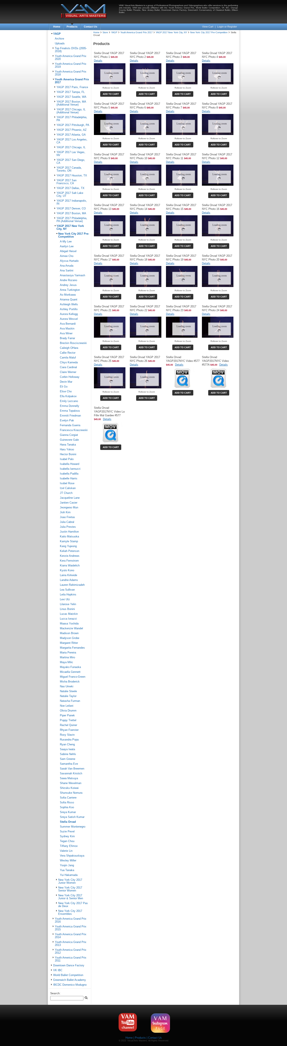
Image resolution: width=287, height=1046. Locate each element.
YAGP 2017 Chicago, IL (71, 147)
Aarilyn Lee (67, 246)
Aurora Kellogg (69, 314)
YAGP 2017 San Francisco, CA (66, 182)
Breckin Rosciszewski (73, 343)
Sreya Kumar (68, 812)
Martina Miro (67, 657)
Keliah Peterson (69, 551)
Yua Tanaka (67, 870)
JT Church (66, 493)
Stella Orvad (68, 821)
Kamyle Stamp (69, 541)
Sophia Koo (67, 807)
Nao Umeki (66, 686)
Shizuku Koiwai (69, 788)
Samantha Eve (69, 763)
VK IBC (57, 970)
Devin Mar (66, 381)
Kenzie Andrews (69, 555)
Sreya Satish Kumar (72, 817)
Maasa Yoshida (69, 623)
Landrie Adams (69, 580)
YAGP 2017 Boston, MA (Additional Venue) (71, 103)
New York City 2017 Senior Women (70, 889)
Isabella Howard (69, 464)
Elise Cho (66, 391)
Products (72, 26)
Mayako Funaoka (70, 667)
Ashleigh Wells (69, 304)
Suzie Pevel (67, 831)
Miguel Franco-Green (72, 676)
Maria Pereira (68, 652)
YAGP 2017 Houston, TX (72, 175)
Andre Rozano (68, 280)
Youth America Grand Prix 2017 (136, 32)
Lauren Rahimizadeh (72, 584)
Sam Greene (67, 759)
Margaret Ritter (69, 642)
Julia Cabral (67, 522)
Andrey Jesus (68, 285)
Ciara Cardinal (68, 367)
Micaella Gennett (70, 671)
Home (56, 26)
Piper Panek (67, 715)
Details (98, 60)
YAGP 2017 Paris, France (72, 87)
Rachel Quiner (68, 725)
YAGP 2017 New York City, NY (171, 32)
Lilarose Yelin (68, 604)
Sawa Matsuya (69, 778)
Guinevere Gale (69, 439)
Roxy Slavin (67, 734)
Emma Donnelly (69, 406)
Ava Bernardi (68, 323)
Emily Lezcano (69, 401)
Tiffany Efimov (69, 846)
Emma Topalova (70, 410)
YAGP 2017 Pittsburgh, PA (73, 125)
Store (105, 32)
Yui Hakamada (69, 875)
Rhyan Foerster (69, 730)
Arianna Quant (68, 299)
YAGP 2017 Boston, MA (71, 213)
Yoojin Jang (67, 865)
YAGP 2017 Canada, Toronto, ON (69, 169)
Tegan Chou (67, 841)
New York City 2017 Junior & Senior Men (70, 897)
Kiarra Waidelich (70, 565)
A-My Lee (66, 241)
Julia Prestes (68, 526)
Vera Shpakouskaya (72, 855)
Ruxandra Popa (69, 739)
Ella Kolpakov (68, 396)
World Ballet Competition (68, 975)
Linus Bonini (67, 609)
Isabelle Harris (68, 478)
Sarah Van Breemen (72, 768)
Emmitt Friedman (70, 415)
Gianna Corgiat (69, 435)
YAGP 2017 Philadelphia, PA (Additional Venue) (72, 220)
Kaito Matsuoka (69, 536)
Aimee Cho (66, 256)
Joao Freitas (67, 517)
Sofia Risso (67, 802)
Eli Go (63, 386)
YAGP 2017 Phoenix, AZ (72, 129)
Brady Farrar (67, 338)
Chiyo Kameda (69, 362)
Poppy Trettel (68, 720)
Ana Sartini (66, 270)
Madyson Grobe (69, 638)
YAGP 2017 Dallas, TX (70, 188)
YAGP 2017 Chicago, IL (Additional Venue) (71, 111)
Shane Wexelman (70, 783)
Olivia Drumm (68, 710)
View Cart (208, 26)
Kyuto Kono (67, 570)
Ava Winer (66, 333)
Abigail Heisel (68, 251)
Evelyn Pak (67, 420)
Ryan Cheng (67, 744)
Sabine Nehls (68, 754)
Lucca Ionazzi (68, 618)
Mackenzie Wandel (71, 628)
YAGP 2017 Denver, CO (71, 208)
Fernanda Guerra (70, 425)
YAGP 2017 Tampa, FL (71, 92)
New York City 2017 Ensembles (70, 912)
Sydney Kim (67, 836)
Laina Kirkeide (68, 575)
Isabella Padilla (69, 473)
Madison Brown (69, 633)
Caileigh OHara (69, 347)
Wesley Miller (68, 860)
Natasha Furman (70, 701)
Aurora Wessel (69, 318)
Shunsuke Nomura (71, 792)
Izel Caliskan (68, 488)
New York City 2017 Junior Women (70, 881)
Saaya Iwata (67, 749)
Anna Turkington (70, 289)
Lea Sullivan (67, 589)
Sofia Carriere (68, 797)
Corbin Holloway (69, 377)
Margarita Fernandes (72, 647)
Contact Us (90, 26)
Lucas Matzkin (69, 613)
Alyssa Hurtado (69, 260)
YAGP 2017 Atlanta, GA (71, 134)
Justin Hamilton (69, 531)
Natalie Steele (68, 691)
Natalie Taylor (68, 696)
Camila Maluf (68, 357)
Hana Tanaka (68, 444)
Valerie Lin (66, 850)
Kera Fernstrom (69, 560)
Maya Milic (66, 662)
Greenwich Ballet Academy (69, 980)
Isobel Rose (67, 483)
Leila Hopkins (68, 594)
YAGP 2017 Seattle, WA (71, 96)
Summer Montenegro (72, 826)
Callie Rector (67, 352)
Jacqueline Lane (70, 497)
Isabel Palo (67, 459)
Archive (59, 38)
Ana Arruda (66, 265)
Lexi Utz (65, 599)
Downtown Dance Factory (68, 965)
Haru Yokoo (67, 449)
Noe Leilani (66, 705)
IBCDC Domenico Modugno (70, 984)
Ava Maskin (67, 328)
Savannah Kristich (71, 773)
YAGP (57, 33)
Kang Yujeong (68, 546)
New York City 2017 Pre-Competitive (73, 235)
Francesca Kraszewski (74, 430)
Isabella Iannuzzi (70, 468)
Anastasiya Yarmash (72, 275)
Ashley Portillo (69, 309)
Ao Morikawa (68, 294)
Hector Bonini (68, 454)
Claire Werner (68, 372)
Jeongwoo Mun (69, 507)
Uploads (60, 43)
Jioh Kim (65, 512)
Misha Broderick (70, 681)
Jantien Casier (68, 502)
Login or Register (227, 26)
